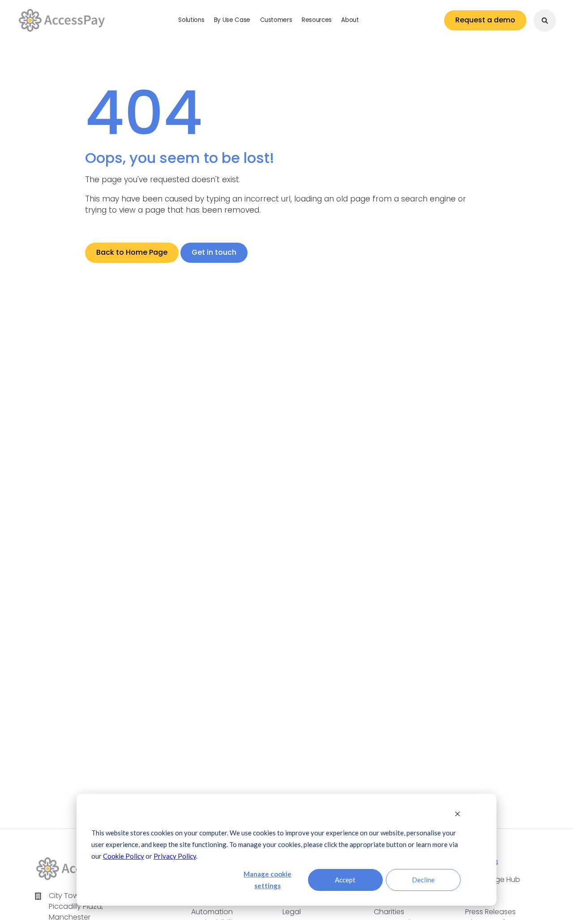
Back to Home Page (131, 252)
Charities (389, 912)
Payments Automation (212, 906)
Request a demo (485, 20)
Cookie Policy (123, 856)
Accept (345, 880)
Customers (276, 20)
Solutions (191, 20)
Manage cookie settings (267, 880)
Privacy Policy (175, 856)
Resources (317, 20)
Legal (291, 912)
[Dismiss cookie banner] (457, 814)
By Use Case (232, 20)
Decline (423, 880)
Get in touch (214, 252)
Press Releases (490, 912)
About (350, 20)
